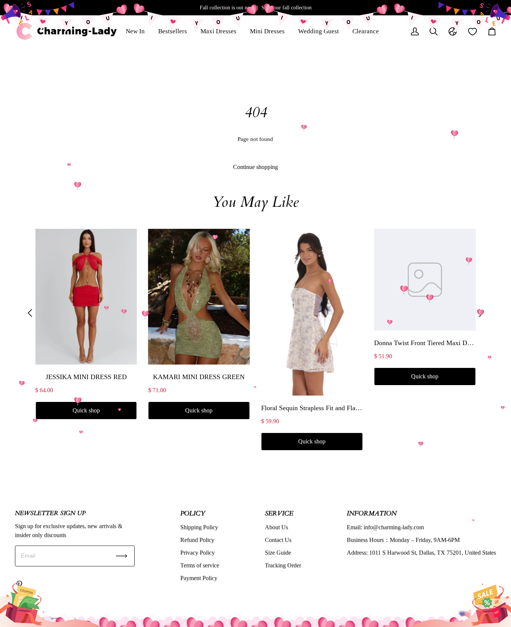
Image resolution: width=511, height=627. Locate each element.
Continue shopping (255, 167)
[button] (29, 312)
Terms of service (199, 565)
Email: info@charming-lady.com (385, 527)
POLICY (192, 513)
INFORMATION (372, 513)
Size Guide (278, 553)
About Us (276, 527)
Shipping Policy (199, 527)
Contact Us (278, 540)
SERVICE (279, 513)
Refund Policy (197, 540)
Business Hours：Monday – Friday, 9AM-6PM (403, 540)
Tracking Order (283, 565)
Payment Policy (198, 578)
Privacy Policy (197, 553)
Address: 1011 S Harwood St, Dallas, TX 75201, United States (421, 553)
